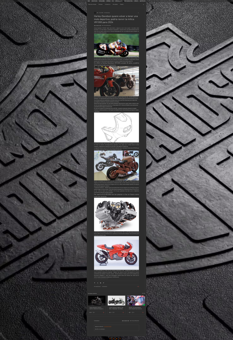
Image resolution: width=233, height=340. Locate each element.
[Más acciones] (138, 12)
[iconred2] (113, 338)
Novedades (115, 4)
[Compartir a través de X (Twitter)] (97, 282)
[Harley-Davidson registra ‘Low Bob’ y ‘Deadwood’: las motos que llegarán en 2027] (116, 300)
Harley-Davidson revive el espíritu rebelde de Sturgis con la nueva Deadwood (96, 308)
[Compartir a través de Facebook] (94, 282)
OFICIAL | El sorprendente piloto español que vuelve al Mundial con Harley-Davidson (135, 308)
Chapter (122, 4)
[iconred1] (110, 338)
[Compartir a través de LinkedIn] (100, 282)
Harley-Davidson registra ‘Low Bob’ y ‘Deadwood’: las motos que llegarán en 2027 (116, 308)
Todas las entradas (92, 4)
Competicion (107, 4)
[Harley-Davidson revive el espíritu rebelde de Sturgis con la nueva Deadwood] (97, 300)
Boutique (101, 4)
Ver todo (143, 293)
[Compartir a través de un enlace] (103, 282)
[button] (143, 4)
